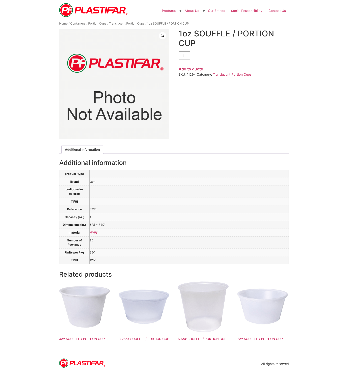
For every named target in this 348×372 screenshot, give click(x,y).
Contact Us (277, 11)
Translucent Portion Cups (127, 23)
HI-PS (94, 232)
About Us (192, 11)
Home (63, 23)
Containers (78, 23)
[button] (162, 35)
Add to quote (191, 69)
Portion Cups (97, 23)
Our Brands (216, 11)
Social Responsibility (246, 11)
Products (169, 11)
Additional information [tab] (82, 149)
